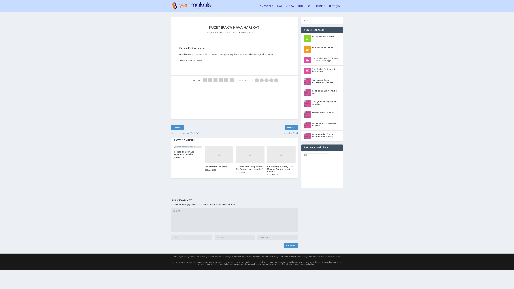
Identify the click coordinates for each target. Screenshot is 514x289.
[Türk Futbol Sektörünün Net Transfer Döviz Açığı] (307, 60)
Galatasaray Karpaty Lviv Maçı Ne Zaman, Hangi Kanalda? (279, 169)
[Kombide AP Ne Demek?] (307, 49)
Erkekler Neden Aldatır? (323, 112)
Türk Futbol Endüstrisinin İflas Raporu (324, 70)
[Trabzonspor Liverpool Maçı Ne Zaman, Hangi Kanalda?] (250, 154)
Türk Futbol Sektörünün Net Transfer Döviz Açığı (325, 59)
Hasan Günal (218, 32)
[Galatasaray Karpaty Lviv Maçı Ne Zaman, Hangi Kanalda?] (281, 154)
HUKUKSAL (305, 6)
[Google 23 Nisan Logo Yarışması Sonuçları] (188, 147)
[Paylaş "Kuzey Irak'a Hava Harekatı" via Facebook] (204, 80)
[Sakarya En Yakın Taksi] (307, 38)
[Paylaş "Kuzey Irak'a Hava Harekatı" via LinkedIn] (231, 80)
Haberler (243, 32)
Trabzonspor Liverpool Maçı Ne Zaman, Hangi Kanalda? (250, 167)
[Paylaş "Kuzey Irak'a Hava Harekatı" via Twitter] (210, 80)
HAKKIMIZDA (285, 6)
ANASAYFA (266, 6)
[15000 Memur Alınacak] (219, 154)
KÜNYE (320, 6)
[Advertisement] (191, 101)
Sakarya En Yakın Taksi (323, 36)
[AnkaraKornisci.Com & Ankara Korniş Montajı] (307, 136)
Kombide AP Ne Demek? (323, 47)
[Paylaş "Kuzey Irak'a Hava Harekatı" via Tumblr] (221, 80)
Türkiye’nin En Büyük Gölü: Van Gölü (324, 102)
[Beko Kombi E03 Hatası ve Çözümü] (307, 125)
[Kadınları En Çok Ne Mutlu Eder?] (307, 92)
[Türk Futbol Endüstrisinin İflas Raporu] (307, 71)
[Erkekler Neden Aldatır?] (307, 114)
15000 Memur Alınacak (216, 166)
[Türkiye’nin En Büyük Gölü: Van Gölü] (307, 103)
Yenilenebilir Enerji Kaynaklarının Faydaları (323, 81)
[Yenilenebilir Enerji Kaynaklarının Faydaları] (307, 81)
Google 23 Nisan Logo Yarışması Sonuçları (185, 153)
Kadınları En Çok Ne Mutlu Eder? (324, 92)
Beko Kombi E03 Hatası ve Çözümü (324, 124)
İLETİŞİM (335, 6)
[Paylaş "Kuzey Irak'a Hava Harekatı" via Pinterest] (226, 80)
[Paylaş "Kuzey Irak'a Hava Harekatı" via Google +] (215, 80)
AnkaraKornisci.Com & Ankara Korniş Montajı (322, 135)
